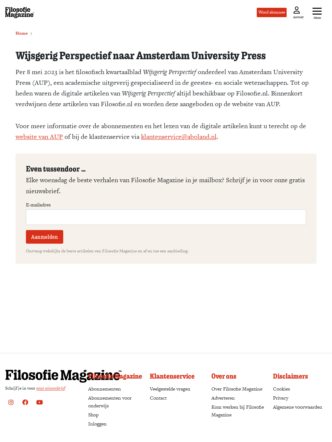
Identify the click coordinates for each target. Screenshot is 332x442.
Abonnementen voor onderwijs (110, 401)
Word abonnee (271, 12)
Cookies (281, 388)
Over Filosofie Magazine (236, 388)
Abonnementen (104, 388)
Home (22, 33)
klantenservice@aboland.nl (179, 136)
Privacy (280, 397)
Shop (93, 414)
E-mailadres (38, 205)
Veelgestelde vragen (170, 388)
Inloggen (97, 423)
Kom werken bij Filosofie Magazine (237, 410)
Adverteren (223, 397)
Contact (158, 397)
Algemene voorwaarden (297, 406)
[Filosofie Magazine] (19, 12)
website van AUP (39, 136)
